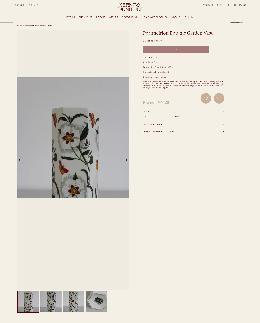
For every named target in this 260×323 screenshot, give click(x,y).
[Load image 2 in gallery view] (51, 301)
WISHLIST (33, 5)
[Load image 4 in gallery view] (96, 301)
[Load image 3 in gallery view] (73, 301)
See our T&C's (219, 98)
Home (19, 25)
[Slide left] (20, 160)
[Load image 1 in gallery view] (28, 301)
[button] (19, 5)
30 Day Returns (206, 98)
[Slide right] (125, 160)
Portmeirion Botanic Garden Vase (38, 25)
